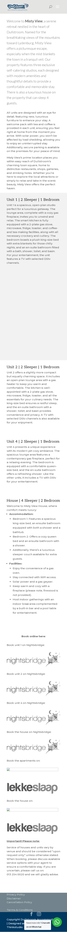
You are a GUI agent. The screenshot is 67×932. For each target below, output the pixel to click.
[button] (51, 348)
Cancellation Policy (19, 902)
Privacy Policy (16, 894)
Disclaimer (14, 898)
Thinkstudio (15, 927)
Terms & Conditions (20, 910)
